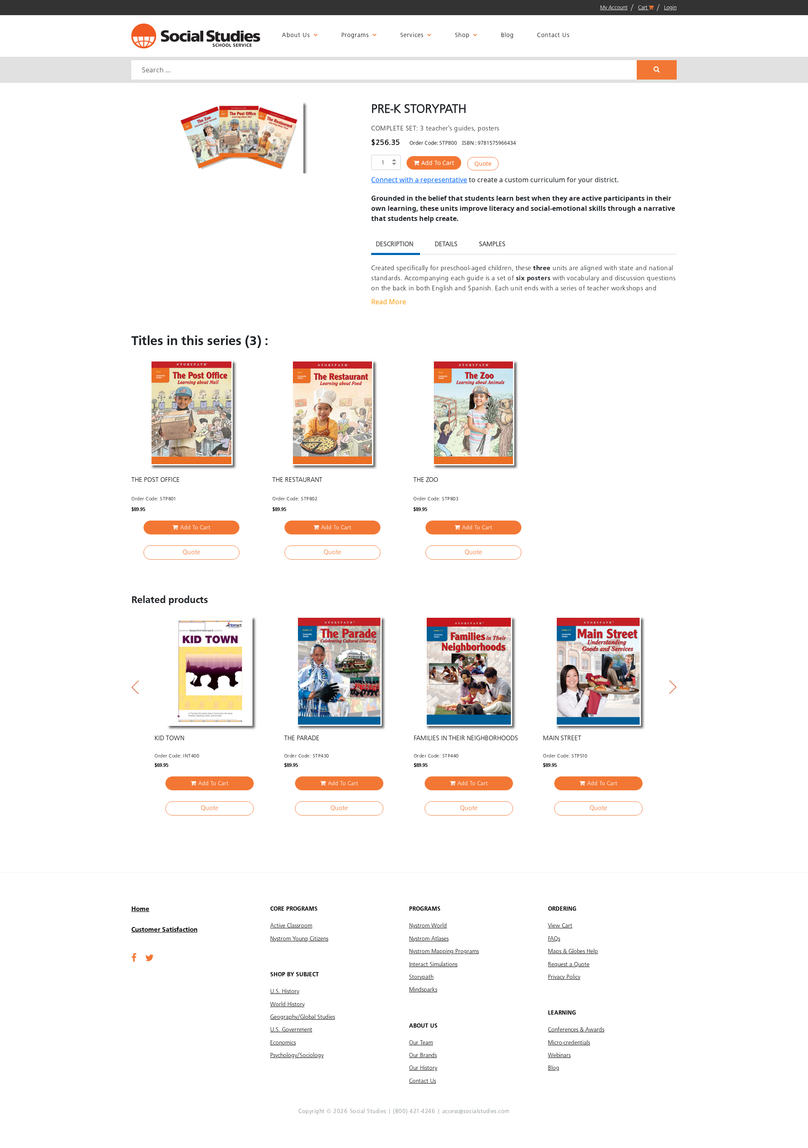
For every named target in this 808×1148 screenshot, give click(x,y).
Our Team (421, 1043)
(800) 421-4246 (414, 1111)
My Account (613, 8)
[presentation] (135, 687)
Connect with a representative (419, 179)
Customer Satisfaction (164, 930)
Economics (283, 1043)
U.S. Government (291, 1030)
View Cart (560, 926)
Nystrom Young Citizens (299, 939)
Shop (462, 35)
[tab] (394, 245)
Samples (492, 244)
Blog (507, 35)
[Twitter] (149, 958)
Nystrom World (428, 926)
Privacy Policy (564, 977)
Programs (355, 35)
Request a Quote (569, 964)
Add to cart (437, 163)
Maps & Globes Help (573, 951)
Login (670, 8)
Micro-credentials (569, 1043)
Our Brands (423, 1055)
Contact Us (553, 35)
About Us (296, 35)
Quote (483, 163)
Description (394, 244)
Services (412, 35)
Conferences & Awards (576, 1030)
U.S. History (284, 991)
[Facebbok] (134, 958)
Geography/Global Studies (302, 1017)
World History (287, 1004)
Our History (423, 1068)
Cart (643, 8)
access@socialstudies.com (476, 1111)
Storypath (421, 977)
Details (446, 244)
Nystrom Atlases (429, 939)
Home (140, 909)
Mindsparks (423, 990)
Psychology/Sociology (297, 1055)
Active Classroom (291, 926)
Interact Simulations (433, 964)
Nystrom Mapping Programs (444, 951)
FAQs (554, 939)
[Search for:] (385, 70)
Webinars (559, 1055)
